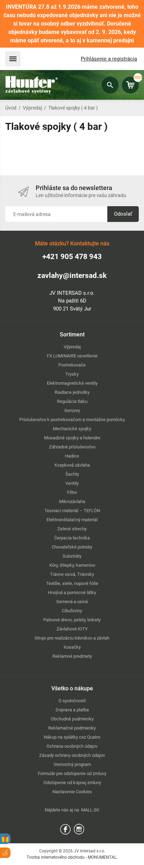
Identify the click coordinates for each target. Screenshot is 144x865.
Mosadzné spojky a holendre (72, 437)
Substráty (72, 556)
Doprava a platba (72, 709)
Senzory (72, 410)
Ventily (72, 483)
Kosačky (72, 647)
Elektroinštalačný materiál (72, 519)
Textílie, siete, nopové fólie (72, 583)
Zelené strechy (72, 528)
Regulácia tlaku (72, 401)
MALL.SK (90, 809)
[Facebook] (65, 828)
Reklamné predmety (72, 656)
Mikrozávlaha (72, 501)
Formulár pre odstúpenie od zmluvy (72, 773)
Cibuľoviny (72, 610)
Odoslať (123, 214)
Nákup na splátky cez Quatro (72, 737)
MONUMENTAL (102, 857)
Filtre (72, 492)
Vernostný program (72, 764)
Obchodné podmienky (72, 718)
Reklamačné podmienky (72, 728)
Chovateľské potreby (72, 547)
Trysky (72, 374)
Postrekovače (72, 365)
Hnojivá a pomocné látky (72, 592)
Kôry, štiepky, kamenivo (72, 565)
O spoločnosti (72, 700)
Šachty (72, 474)
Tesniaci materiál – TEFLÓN (72, 510)
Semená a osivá (72, 601)
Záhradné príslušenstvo (72, 446)
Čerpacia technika (72, 537)
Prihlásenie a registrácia (109, 59)
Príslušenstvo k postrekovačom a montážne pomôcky (72, 419)
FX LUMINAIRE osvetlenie (72, 355)
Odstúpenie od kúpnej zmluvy (72, 782)
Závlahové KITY (72, 629)
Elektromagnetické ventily (72, 383)
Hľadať (110, 85)
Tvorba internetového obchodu (56, 857)
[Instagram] (79, 828)
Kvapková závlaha (72, 465)
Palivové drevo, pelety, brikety (72, 619)
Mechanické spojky (72, 428)
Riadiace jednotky (72, 392)
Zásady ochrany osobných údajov (72, 755)
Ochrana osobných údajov (72, 746)
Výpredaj (32, 108)
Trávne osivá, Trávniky (72, 574)
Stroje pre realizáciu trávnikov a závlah (72, 638)
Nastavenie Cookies (72, 791)
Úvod (10, 108)
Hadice (72, 456)
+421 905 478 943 (72, 256)
